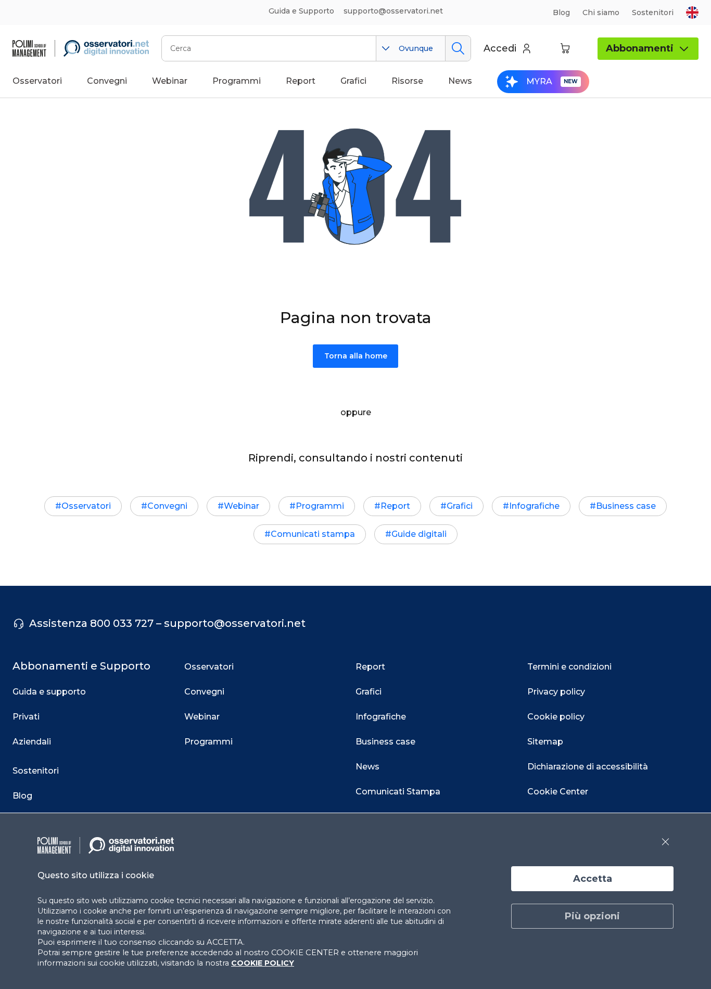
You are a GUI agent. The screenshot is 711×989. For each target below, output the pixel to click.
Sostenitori (653, 12)
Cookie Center (557, 792)
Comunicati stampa (313, 534)
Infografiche (534, 506)
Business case (626, 506)
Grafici (460, 506)
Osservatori (86, 506)
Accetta (592, 878)
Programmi (320, 506)
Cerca (458, 48)
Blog (561, 12)
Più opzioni (592, 916)
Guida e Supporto (301, 11)
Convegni (167, 506)
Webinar (241, 506)
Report (395, 506)
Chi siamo (600, 12)
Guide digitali (419, 534)
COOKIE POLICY (262, 963)
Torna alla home (355, 356)
